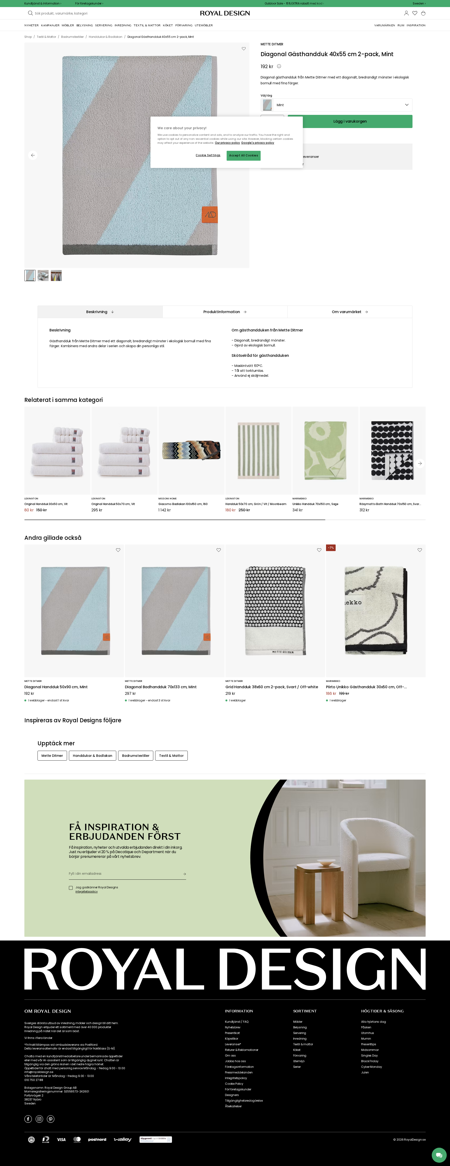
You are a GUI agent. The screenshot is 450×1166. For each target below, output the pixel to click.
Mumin (366, 1038)
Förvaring (300, 1055)
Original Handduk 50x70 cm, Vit (113, 504)
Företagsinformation (239, 1066)
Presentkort (232, 1033)
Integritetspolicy (236, 1078)
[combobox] (419, 3)
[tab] (100, 312)
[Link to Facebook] (28, 1119)
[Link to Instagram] (39, 1119)
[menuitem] (31, 25)
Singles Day (369, 1055)
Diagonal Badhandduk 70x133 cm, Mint (160, 687)
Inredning (300, 1038)
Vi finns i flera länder (38, 1038)
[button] (419, 3)
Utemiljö (298, 1061)
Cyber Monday (371, 1066)
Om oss (230, 1055)
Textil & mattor (303, 1044)
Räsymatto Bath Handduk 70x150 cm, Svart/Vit (393, 504)
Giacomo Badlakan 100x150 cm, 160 (183, 504)
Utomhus (367, 1033)
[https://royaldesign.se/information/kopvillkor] (155, 1139)
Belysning (300, 1027)
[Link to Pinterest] (50, 1119)
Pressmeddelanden (238, 1072)
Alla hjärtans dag (373, 1021)
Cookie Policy (234, 1083)
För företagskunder (238, 1089)
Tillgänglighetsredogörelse (244, 1100)
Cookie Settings (208, 155)
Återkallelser (233, 1106)
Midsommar (370, 1050)
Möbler (297, 1021)
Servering (299, 1033)
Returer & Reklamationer (241, 1050)
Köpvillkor (231, 1038)
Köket (296, 1050)
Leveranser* (233, 1044)
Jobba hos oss (235, 1061)
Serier (297, 1066)
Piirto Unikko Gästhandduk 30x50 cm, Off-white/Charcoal (365, 687)
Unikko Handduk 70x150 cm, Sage (315, 504)
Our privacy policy (227, 143)
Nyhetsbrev (232, 1027)
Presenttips (368, 1044)
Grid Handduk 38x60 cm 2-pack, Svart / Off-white (271, 687)
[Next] (420, 463)
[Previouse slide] (33, 155)
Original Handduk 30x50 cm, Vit (46, 504)
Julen (365, 1072)
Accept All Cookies (243, 155)
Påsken (366, 1027)
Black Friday (369, 1061)
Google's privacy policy (257, 143)
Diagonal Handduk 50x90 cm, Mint (56, 687)
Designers (232, 1095)
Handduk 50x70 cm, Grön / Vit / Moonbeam (255, 504)
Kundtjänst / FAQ (236, 1021)
